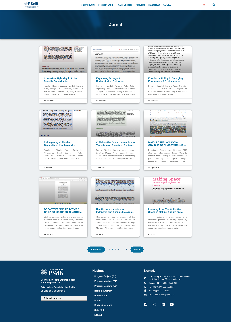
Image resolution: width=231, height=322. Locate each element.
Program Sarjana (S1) (105, 276)
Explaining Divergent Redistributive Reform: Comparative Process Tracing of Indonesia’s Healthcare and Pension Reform (114, 80)
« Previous (96, 249)
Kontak (98, 315)
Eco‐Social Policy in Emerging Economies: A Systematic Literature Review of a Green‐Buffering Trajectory (165, 80)
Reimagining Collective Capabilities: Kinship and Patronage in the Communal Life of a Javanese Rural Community (62, 144)
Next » (137, 249)
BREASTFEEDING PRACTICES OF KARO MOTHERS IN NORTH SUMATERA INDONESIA (62, 211)
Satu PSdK (99, 310)
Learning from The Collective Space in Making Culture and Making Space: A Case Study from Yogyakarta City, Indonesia (167, 211)
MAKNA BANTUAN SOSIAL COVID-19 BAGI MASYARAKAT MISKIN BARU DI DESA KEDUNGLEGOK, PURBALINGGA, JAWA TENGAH (166, 144)
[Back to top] (223, 314)
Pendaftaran (100, 295)
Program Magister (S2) (105, 281)
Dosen (97, 300)
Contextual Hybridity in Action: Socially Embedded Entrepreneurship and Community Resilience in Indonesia (61, 80)
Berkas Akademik (103, 305)
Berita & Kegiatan (103, 291)
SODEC (167, 5)
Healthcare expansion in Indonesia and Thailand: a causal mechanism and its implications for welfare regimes (115, 211)
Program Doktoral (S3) (105, 286)
